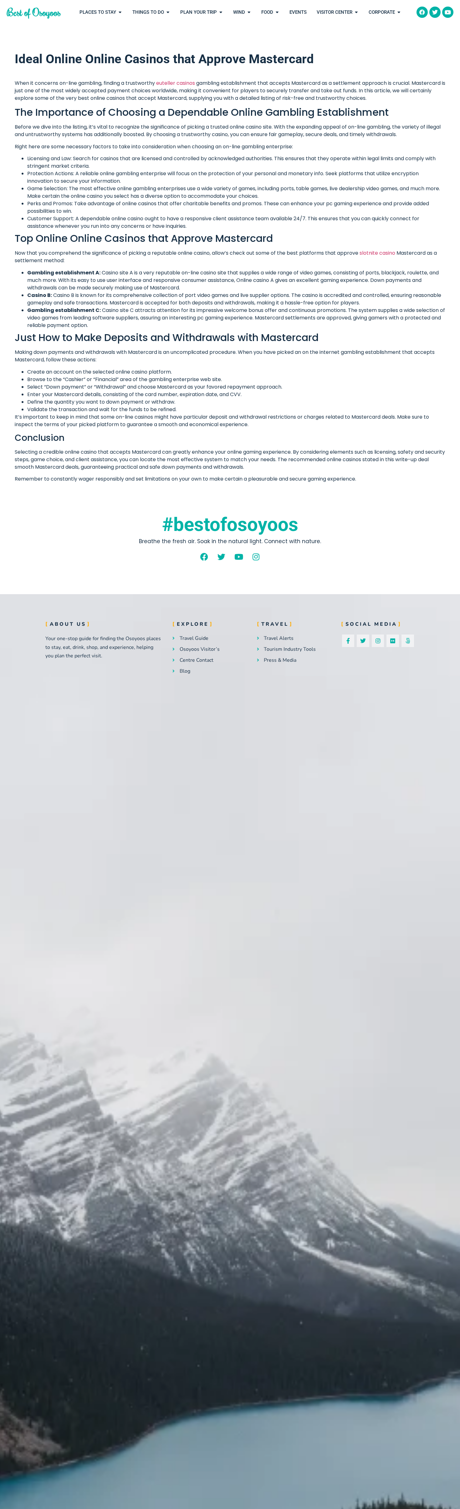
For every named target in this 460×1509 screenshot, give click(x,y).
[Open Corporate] (398, 12)
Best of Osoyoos (34, 12)
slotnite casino (377, 253)
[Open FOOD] (277, 12)
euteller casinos (175, 83)
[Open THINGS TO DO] (168, 12)
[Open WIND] (249, 12)
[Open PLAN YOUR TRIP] (220, 12)
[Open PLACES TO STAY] (120, 12)
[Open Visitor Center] (356, 12)
